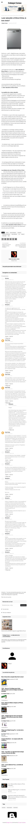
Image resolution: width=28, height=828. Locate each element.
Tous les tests (6, 609)
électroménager (13, 232)
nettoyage (4, 235)
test (5, 15)
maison (22, 234)
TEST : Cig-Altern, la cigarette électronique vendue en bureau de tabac (12, 752)
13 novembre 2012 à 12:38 (9, 453)
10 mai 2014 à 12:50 (8, 499)
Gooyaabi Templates (22, 822)
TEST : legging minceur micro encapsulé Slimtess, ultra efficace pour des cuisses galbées (11, 717)
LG (19, 234)
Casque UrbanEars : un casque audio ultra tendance (12, 739)
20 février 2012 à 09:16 (12, 405)
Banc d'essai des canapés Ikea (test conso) (12, 676)
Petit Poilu (7, 340)
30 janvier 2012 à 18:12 (9, 341)
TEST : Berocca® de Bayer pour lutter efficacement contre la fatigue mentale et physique (12, 690)
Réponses (8, 302)
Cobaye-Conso (5, 23)
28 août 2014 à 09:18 (8, 519)
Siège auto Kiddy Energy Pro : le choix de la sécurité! (12, 730)
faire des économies (6, 234)
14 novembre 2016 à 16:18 (9, 553)
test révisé (15, 807)
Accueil (2, 15)
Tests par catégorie (7, 612)
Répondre (6, 300)
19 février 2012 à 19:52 (8, 388)
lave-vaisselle (14, 234)
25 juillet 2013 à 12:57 (8, 465)
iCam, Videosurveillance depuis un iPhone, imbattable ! (12, 703)
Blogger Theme (9, 822)
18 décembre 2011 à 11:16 (9, 279)
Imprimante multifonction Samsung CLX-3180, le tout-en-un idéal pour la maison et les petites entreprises (17, 797)
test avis (3, 807)
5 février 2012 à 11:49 (8, 375)
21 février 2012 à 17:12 (8, 433)
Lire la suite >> (4, 685)
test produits (9, 807)
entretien (19, 232)
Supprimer (11, 300)
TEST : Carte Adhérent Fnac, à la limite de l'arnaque (12, 765)
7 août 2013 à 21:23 (8, 479)
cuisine (7, 232)
